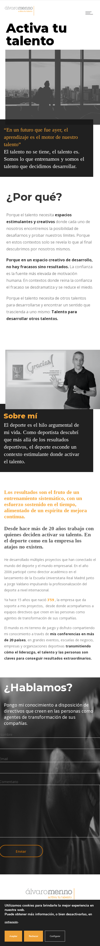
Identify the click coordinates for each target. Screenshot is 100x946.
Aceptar (13, 936)
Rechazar (33, 936)
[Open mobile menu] (90, 13)
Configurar (55, 936)
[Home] (19, 14)
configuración (11, 922)
